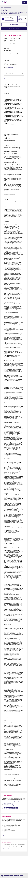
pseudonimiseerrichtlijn (9, 20)
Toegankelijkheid (16, 875)
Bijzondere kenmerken (6, 54)
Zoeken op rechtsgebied (9, 805)
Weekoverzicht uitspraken (8, 848)
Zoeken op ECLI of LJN (8, 804)
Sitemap (5, 875)
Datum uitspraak (6, 41)
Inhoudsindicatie (7, 57)
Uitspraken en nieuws (7, 7)
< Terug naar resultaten (14, 28)
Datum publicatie (6, 44)
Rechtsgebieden (7, 50)
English (2, 875)
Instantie (5, 38)
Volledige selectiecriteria (8, 835)
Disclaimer (9, 876)
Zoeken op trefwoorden (8, 803)
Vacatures (2, 876)
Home (2, 7)
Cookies (11, 875)
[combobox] (14, 74)
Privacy (8, 875)
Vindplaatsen (6, 60)
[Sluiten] (25, 18)
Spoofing (21, 875)
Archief (6, 876)
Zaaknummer (6, 47)
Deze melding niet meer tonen (20, 18)
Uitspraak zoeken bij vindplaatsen (11, 808)
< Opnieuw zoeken (14, 24)
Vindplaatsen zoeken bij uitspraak (11, 807)
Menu (24, 2)
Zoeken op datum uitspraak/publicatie (11, 801)
